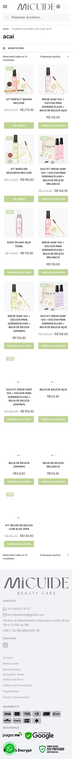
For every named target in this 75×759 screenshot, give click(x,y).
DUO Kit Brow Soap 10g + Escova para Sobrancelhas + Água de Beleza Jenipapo (19, 397)
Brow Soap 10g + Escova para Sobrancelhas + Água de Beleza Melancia (53, 250)
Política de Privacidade (17, 685)
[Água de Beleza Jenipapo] (19, 443)
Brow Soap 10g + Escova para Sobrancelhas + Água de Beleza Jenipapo (19, 323)
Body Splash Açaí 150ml (19, 244)
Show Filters (16, 48)
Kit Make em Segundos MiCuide (19, 170)
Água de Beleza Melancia (53, 464)
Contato (8, 657)
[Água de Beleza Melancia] (53, 443)
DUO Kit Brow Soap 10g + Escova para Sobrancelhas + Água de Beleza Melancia (53, 176)
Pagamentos (11, 691)
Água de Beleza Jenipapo (18, 464)
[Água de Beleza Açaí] (53, 370)
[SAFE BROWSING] (39, 738)
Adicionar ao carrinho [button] (53, 125)
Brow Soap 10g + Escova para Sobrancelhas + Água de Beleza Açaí (53, 105)
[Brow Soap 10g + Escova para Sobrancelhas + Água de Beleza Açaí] (53, 79)
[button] (66, 6)
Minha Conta (11, 663)
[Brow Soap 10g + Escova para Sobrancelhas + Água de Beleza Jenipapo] (19, 296)
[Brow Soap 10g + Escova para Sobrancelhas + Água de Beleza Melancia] (53, 223)
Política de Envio (13, 679)
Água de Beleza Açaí (53, 389)
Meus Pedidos (12, 669)
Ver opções (19, 125)
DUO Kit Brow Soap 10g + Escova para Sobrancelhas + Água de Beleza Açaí (53, 321)
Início (6, 28)
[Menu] (8, 7)
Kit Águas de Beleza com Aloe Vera (19, 527)
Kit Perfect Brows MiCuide (19, 101)
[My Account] (58, 6)
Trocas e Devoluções (16, 697)
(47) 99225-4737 (18, 609)
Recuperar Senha (14, 674)
